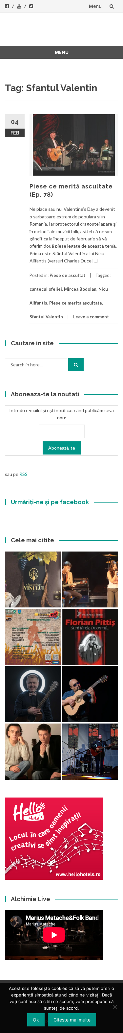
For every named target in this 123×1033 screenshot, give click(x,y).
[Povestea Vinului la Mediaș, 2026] (33, 580)
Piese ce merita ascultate (75, 303)
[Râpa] (90, 752)
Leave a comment (91, 316)
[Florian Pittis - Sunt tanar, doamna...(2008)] (90, 637)
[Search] (76, 364)
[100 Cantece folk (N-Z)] (33, 752)
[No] (115, 1006)
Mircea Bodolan (80, 289)
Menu (95, 6)
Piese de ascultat (67, 275)
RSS (23, 474)
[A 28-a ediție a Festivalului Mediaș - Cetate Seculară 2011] (33, 694)
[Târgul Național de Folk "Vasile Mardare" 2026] (33, 637)
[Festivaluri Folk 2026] (90, 580)
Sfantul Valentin (46, 316)
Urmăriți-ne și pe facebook (50, 502)
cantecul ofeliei (46, 289)
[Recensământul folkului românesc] (90, 694)
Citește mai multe (72, 1019)
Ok (36, 1019)
